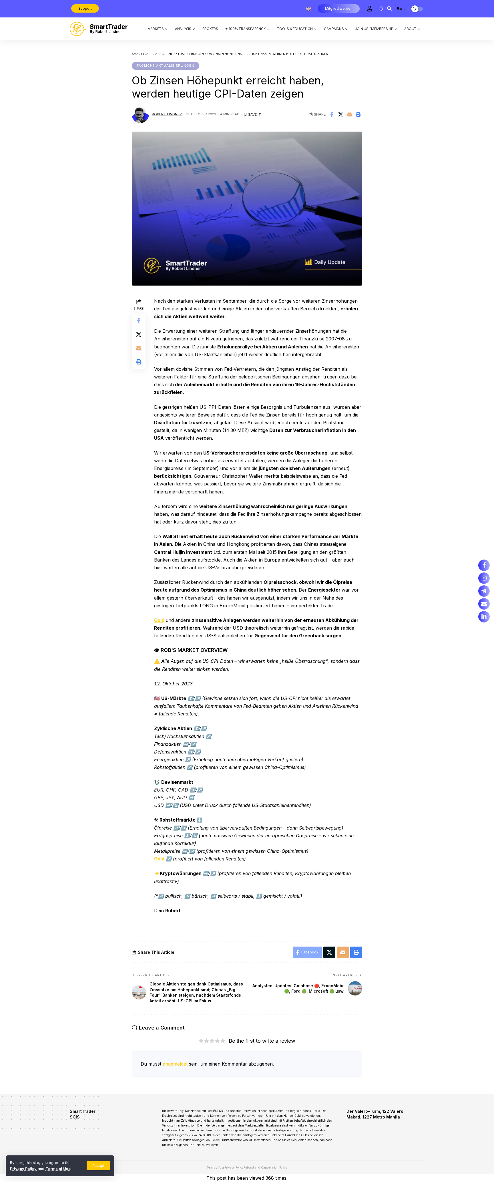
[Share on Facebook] (332, 114)
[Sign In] (370, 8)
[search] (389, 8)
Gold (159, 620)
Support (85, 8)
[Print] (358, 114)
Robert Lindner (167, 114)
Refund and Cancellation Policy (265, 1167)
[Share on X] (340, 114)
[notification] (381, 8)
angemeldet (175, 1064)
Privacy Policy (23, 1169)
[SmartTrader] (99, 29)
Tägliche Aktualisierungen (165, 66)
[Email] (349, 114)
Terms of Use (58, 1169)
